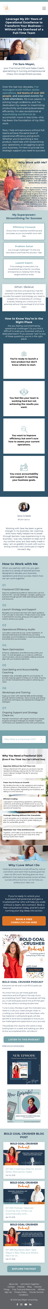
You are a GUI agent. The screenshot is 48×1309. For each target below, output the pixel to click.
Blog (29, 1287)
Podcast (21, 1287)
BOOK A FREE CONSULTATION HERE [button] (24, 921)
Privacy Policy (20, 1292)
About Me (13, 1284)
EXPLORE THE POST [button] (24, 1269)
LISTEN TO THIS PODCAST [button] (24, 1039)
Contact (11, 1287)
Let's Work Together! (30, 1284)
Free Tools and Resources (23, 1289)
